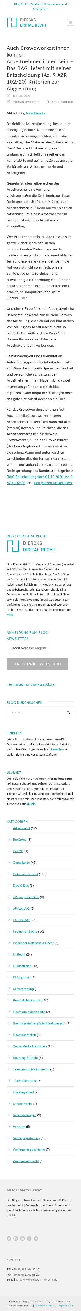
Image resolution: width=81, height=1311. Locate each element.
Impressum (66, 1305)
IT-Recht (19, 954)
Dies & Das (21, 885)
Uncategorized (23, 1092)
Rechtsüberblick (24, 1035)
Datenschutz (44, 1305)
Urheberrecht (22, 1103)
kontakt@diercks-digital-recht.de (36, 1280)
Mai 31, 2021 (22, 96)
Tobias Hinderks (26, 102)
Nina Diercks (35, 113)
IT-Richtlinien (22, 966)
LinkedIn (56, 749)
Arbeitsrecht (63, 102)
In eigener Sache (25, 931)
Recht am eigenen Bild (29, 1012)
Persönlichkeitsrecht (27, 1000)
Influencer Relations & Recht (33, 943)
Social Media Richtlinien (30, 1046)
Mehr (10, 615)
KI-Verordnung (23, 989)
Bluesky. (31, 804)
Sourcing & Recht (25, 1058)
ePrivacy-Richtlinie (26, 897)
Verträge (19, 1126)
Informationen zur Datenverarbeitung (31, 684)
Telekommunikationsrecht (31, 1069)
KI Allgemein (22, 977)
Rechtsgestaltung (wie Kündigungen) (39, 1023)
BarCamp (20, 839)
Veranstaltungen (24, 1115)
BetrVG (18, 851)
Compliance (21, 862)
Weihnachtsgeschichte (29, 1149)
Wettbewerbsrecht (26, 1161)
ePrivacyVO (21, 908)
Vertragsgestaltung (26, 1138)
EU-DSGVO (21, 920)
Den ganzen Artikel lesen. (53, 483)
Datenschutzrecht (25, 874)
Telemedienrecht (25, 1080)
